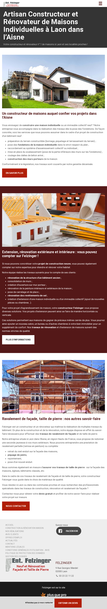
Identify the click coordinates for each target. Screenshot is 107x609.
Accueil (9, 525)
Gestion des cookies (16, 556)
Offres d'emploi (13, 537)
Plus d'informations (18, 339)
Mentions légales (15, 547)
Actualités (11, 540)
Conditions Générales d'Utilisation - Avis (27, 550)
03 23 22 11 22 (66, 576)
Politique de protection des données (25, 553)
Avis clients (12, 534)
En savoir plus (14, 173)
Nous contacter (16, 506)
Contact (10, 544)
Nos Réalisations (14, 531)
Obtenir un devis (68, 603)
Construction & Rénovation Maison (24, 528)
